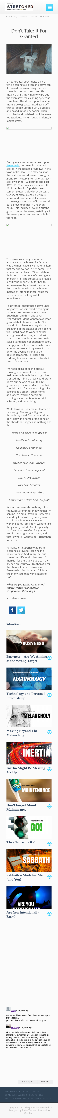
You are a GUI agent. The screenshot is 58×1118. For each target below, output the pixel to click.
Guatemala (12, 165)
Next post (45, 1081)
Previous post (27, 1081)
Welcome (10, 1091)
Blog (18, 1091)
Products (40, 1098)
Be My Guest (11, 1095)
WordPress (29, 1113)
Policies (39, 1095)
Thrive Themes (29, 1110)
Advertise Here (26, 1095)
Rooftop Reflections (16, 1098)
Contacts (34, 1091)
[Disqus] (29, 965)
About (24, 1091)
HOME (31, 1098)
